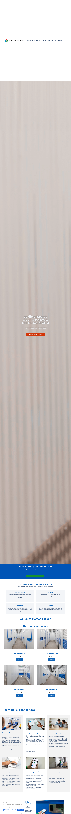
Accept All (20, 809)
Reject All (13, 809)
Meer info (19, 659)
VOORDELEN (39, 40)
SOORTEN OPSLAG (31, 40)
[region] (13, 806)
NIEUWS (45, 40)
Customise (6, 809)
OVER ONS (50, 40)
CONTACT (60, 40)
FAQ (55, 40)
